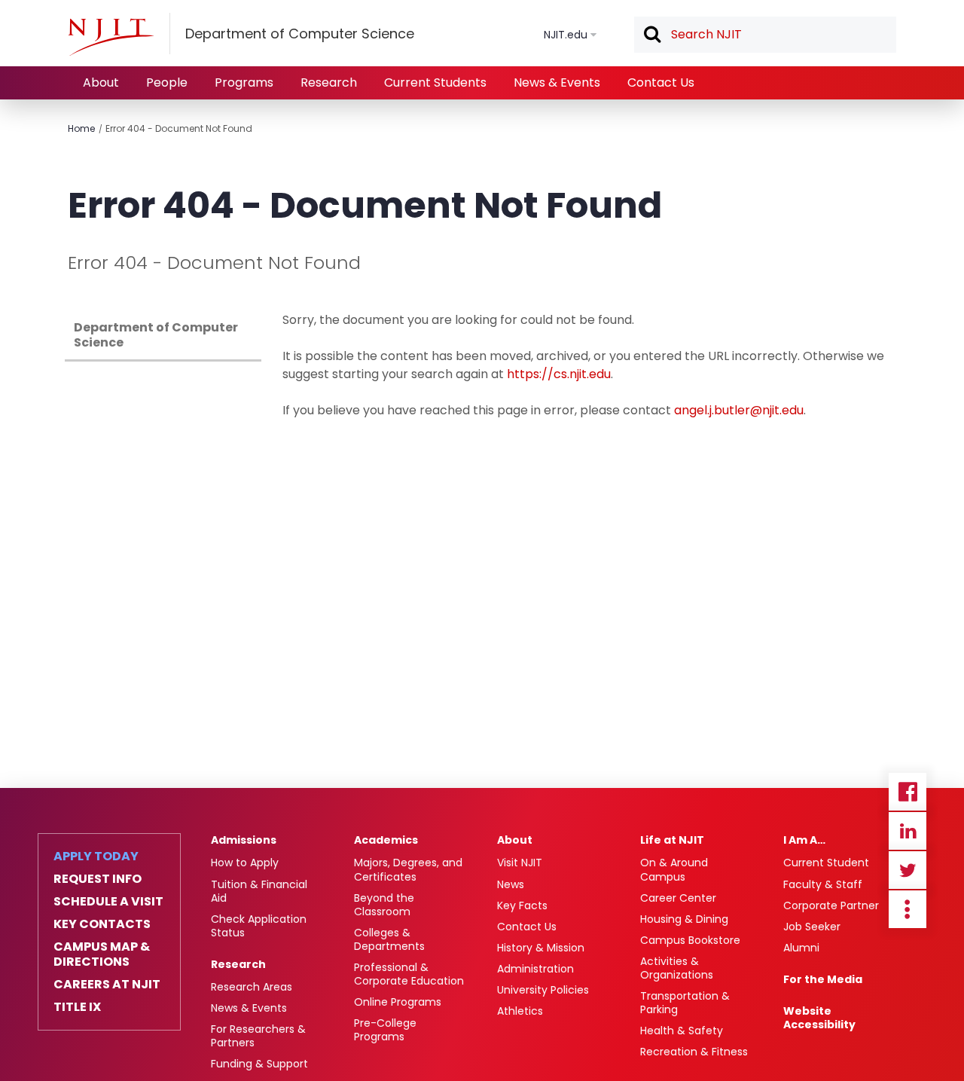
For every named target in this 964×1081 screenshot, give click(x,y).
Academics (386, 840)
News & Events (557, 82)
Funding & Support (259, 1063)
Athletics (520, 1011)
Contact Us (660, 82)
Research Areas (251, 987)
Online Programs (397, 1002)
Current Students (435, 82)
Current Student (826, 862)
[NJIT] (111, 37)
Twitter (907, 870)
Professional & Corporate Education (409, 974)
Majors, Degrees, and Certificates (408, 869)
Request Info (97, 879)
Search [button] (651, 35)
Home (81, 128)
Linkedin (907, 831)
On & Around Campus (674, 869)
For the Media (822, 979)
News (510, 884)
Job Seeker (811, 926)
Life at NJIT (672, 840)
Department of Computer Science (156, 335)
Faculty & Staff (822, 884)
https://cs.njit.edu (559, 374)
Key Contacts (102, 924)
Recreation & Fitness (694, 1051)
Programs (244, 82)
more (907, 909)
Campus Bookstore (690, 940)
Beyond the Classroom (384, 904)
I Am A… (804, 840)
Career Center (678, 898)
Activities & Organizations (676, 968)
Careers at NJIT (106, 984)
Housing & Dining (684, 919)
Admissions (243, 840)
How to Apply (245, 862)
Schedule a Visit (108, 901)
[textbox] (765, 35)
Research (328, 82)
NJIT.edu (565, 34)
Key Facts (522, 905)
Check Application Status (259, 925)
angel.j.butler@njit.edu (739, 410)
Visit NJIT (519, 862)
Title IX (77, 1007)
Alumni (801, 947)
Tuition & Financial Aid (259, 891)
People (167, 82)
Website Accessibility (819, 1017)
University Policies (543, 990)
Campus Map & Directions (101, 954)
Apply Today (96, 856)
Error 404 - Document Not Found (178, 128)
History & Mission (540, 947)
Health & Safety (681, 1030)
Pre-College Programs (385, 1029)
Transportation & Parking (685, 1002)
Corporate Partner (831, 905)
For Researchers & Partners (258, 1035)
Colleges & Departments (389, 939)
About (101, 82)
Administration (535, 969)
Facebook (907, 792)
